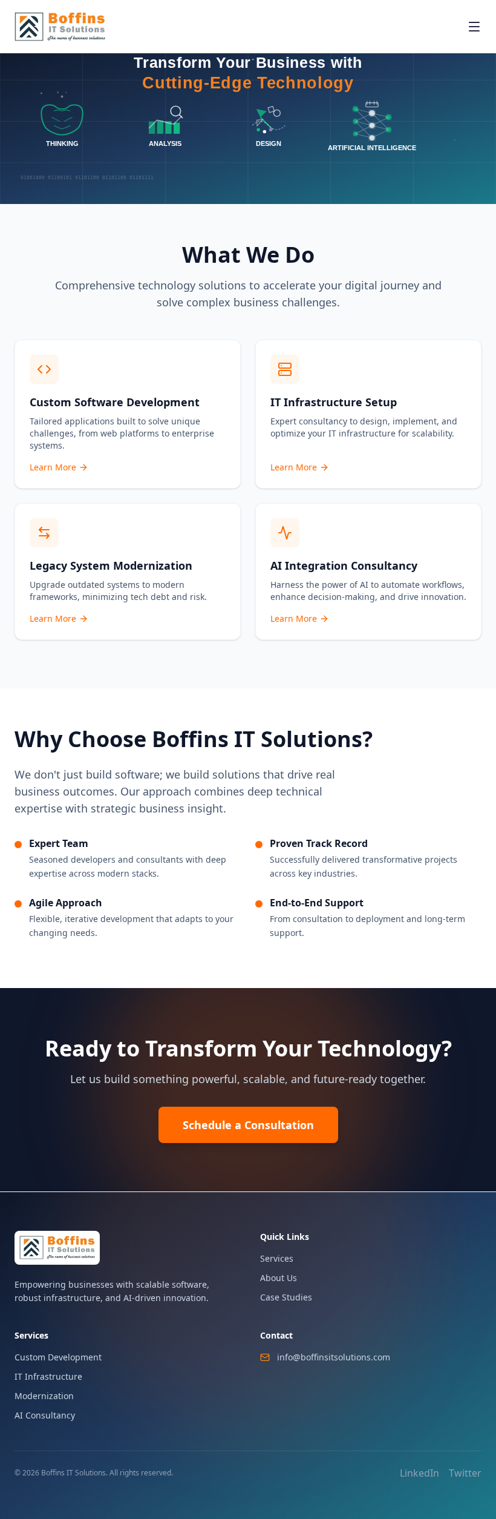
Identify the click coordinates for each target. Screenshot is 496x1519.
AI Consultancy (45, 1415)
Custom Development (58, 1357)
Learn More (53, 467)
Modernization (44, 1396)
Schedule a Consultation (248, 1125)
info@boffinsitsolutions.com (333, 1357)
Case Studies (286, 1297)
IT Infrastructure (48, 1376)
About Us (278, 1277)
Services (276, 1258)
